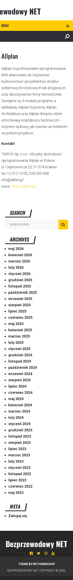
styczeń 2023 (19, 467)
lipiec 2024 (17, 386)
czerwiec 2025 (20, 317)
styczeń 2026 (19, 274)
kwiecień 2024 (20, 405)
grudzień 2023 (20, 430)
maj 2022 (16, 492)
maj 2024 (16, 399)
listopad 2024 (19, 361)
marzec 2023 (19, 455)
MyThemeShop (44, 564)
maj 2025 (16, 324)
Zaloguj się (17, 516)
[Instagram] (45, 553)
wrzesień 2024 (20, 374)
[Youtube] (53, 553)
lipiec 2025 (17, 311)
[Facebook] (31, 553)
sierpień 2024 (19, 380)
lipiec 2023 (17, 449)
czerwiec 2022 (20, 486)
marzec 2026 (19, 261)
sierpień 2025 (19, 305)
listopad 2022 (19, 474)
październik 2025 (22, 292)
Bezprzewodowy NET (36, 543)
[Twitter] (38, 553)
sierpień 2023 (19, 442)
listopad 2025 (19, 286)
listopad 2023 (19, 436)
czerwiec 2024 (20, 392)
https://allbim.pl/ (24, 186)
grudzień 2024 (20, 355)
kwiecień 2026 (20, 255)
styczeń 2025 (19, 349)
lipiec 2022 (17, 480)
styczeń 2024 (19, 424)
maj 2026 (16, 249)
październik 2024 (22, 367)
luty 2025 (16, 342)
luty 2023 (16, 461)
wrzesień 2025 (20, 299)
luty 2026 (16, 267)
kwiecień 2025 (20, 330)
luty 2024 (16, 417)
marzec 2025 (19, 336)
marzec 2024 (19, 411)
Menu (5, 25)
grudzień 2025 (20, 280)
